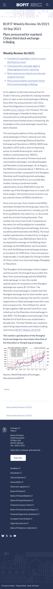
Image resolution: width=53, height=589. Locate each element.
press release (17, 109)
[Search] (46, 4)
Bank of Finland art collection (22, 528)
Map (12, 431)
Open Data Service (18, 523)
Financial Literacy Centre (21, 505)
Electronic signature (19, 486)
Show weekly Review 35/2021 (19, 407)
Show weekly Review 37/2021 (19, 415)
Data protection (17, 477)
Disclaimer (15, 473)
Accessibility (15, 482)
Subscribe (18, 458)
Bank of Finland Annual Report (23, 509)
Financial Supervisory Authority (23, 514)
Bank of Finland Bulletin (20, 496)
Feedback (14, 468)
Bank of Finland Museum (20, 500)
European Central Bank (20, 519)
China (6, 389)
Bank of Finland (16, 491)
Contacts (14, 428)
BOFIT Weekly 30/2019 (28, 330)
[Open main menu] (6, 4)
